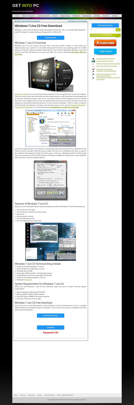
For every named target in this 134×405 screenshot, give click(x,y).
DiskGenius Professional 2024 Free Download (108, 64)
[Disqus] (50, 369)
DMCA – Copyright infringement (65, 395)
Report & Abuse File (49, 395)
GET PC (25, 5)
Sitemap (40, 395)
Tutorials (114, 16)
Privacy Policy (31, 395)
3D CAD (55, 16)
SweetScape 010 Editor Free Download (106, 66)
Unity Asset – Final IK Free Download (106, 71)
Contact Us (22, 395)
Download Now (50, 37)
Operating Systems (44, 16)
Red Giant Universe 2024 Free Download (27, 21)
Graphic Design (65, 16)
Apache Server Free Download (104, 69)
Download (50, 327)
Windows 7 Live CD (21, 94)
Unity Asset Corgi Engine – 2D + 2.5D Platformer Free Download (106, 75)
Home (17, 16)
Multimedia (76, 16)
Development (87, 16)
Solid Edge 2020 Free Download (104, 61)
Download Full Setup (50, 315)
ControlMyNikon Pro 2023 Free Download (64, 107)
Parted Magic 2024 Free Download (105, 58)
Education (106, 16)
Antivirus (97, 16)
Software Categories (28, 16)
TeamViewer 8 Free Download (77, 21)
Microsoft (28, 280)
